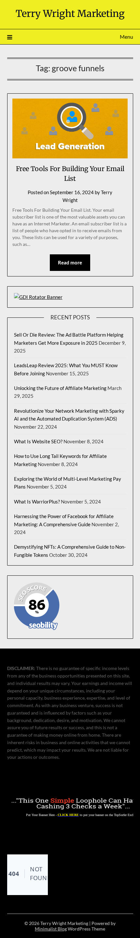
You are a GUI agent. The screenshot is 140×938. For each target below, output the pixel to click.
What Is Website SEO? (38, 441)
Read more (70, 262)
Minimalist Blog (51, 928)
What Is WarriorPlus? (37, 501)
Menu (126, 37)
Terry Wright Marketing (70, 13)
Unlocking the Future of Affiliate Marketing (60, 388)
